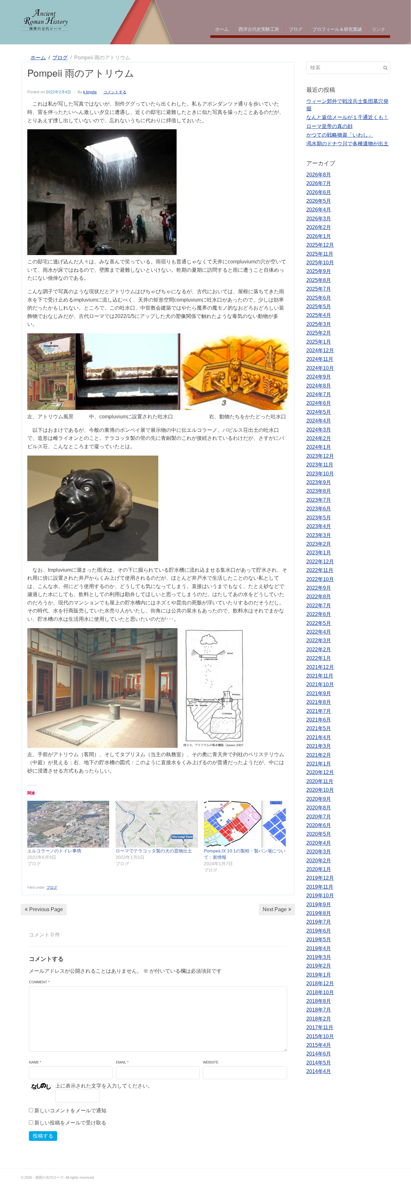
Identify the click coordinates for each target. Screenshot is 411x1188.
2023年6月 (318, 508)
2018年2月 (318, 1018)
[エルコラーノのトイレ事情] (68, 824)
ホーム (222, 29)
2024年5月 (318, 412)
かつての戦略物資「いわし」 (339, 135)
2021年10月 (320, 684)
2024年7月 (318, 394)
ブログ (295, 29)
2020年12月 (320, 772)
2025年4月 (318, 315)
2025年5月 (318, 306)
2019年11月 (319, 887)
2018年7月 (318, 1010)
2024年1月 (318, 447)
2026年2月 (318, 227)
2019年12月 (320, 878)
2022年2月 (318, 649)
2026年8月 (318, 174)
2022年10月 (320, 579)
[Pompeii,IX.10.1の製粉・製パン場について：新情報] (245, 824)
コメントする (115, 92)
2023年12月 (320, 456)
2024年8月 (318, 386)
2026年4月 (318, 209)
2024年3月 (318, 429)
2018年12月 (320, 983)
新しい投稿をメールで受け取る (70, 1122)
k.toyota (90, 92)
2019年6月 (318, 931)
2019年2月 (318, 966)
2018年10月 (320, 992)
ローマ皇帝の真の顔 (329, 126)
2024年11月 (319, 359)
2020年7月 (318, 816)
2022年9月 (318, 588)
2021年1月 (318, 763)
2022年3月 (318, 640)
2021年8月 (318, 702)
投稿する (43, 1136)
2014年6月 (318, 1053)
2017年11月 (319, 1027)
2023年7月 (318, 500)
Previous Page (46, 909)
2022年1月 (318, 658)
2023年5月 (318, 517)
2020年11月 (319, 781)
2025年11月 (319, 254)
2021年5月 (318, 728)
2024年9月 (318, 377)
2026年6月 (318, 192)
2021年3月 (318, 746)
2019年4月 (318, 948)
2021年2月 (318, 755)
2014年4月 (318, 1071)
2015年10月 (320, 1036)
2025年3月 (318, 324)
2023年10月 (320, 473)
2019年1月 (318, 975)
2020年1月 (318, 869)
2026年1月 (318, 236)
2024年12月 (320, 350)
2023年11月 (319, 464)
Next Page (275, 909)
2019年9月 (318, 904)
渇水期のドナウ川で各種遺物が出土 (347, 143)
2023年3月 (318, 535)
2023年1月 (318, 552)
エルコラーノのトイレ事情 (54, 850)
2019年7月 (318, 922)
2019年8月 (318, 913)
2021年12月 (320, 667)
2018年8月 (318, 1001)
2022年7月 (318, 605)
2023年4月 (318, 526)
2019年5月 (318, 939)
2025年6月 (318, 298)
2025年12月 (320, 245)
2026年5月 (318, 201)
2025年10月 (320, 262)
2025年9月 (318, 271)
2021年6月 (318, 719)
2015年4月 (318, 1045)
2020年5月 (318, 834)
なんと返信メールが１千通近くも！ (347, 117)
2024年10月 (320, 368)
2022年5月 (318, 623)
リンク (378, 29)
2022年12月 (320, 561)
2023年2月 (318, 544)
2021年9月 (318, 693)
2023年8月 (318, 491)
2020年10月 (320, 790)
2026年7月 (318, 183)
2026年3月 (318, 218)
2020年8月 (318, 807)
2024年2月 (318, 438)
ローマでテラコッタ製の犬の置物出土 (154, 850)
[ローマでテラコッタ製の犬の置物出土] (156, 824)
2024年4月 (318, 420)
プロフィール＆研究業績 (337, 29)
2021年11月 (319, 676)
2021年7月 (318, 711)
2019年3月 (318, 957)
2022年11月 (319, 570)
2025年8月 (318, 280)
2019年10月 (320, 895)
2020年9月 (318, 799)
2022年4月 (318, 632)
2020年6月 (318, 825)
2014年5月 (318, 1062)
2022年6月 (318, 614)
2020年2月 (318, 860)
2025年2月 (318, 333)
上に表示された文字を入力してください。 (104, 1086)
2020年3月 (318, 851)
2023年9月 (318, 482)
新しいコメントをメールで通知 (70, 1110)
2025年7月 (318, 289)
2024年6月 (318, 403)
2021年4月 (318, 737)
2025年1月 (318, 342)
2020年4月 (318, 843)
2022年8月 (318, 596)
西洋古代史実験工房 (259, 29)
